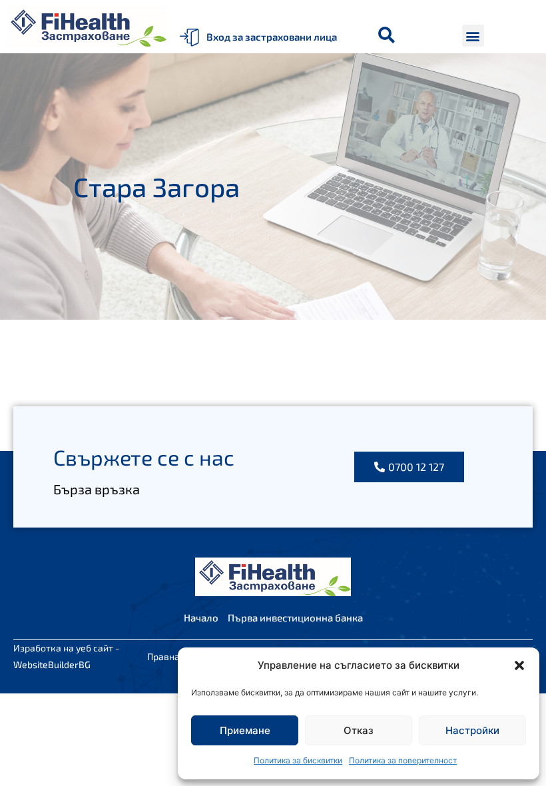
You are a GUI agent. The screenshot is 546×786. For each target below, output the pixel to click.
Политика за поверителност (403, 760)
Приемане (245, 730)
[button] (519, 665)
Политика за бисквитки (298, 760)
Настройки (472, 730)
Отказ (359, 730)
